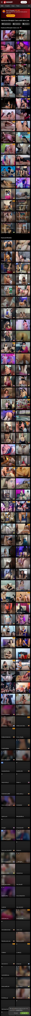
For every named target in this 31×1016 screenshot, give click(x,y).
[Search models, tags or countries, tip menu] (29, 6)
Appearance (7, 24)
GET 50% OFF (10, 15)
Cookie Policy (19, 1010)
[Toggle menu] (1, 2)
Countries (17, 24)
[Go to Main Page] (9, 2)
